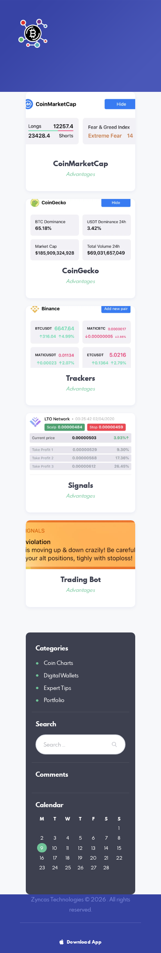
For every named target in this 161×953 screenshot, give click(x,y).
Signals (80, 485)
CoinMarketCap (80, 163)
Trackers (80, 378)
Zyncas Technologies (57, 899)
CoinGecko (80, 271)
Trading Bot (81, 579)
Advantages (80, 173)
